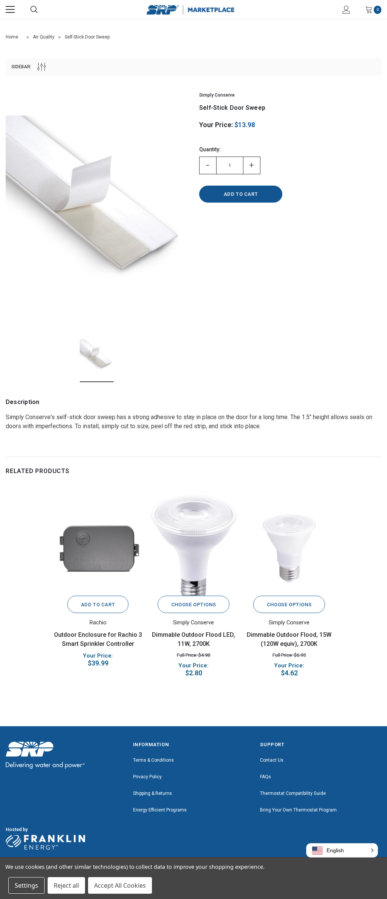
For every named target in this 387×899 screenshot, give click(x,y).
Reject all (66, 885)
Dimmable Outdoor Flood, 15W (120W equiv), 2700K (289, 639)
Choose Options (193, 604)
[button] (342, 850)
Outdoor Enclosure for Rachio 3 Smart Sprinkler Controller (98, 639)
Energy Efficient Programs (160, 810)
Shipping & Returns (152, 793)
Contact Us (271, 760)
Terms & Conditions (153, 760)
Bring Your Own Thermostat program (298, 810)
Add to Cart (98, 604)
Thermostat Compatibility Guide (293, 793)
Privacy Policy (147, 776)
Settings (26, 885)
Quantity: (210, 149)
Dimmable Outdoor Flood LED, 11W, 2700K (193, 639)
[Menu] (10, 9)
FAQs (265, 776)
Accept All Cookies (120, 885)
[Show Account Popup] (346, 9)
